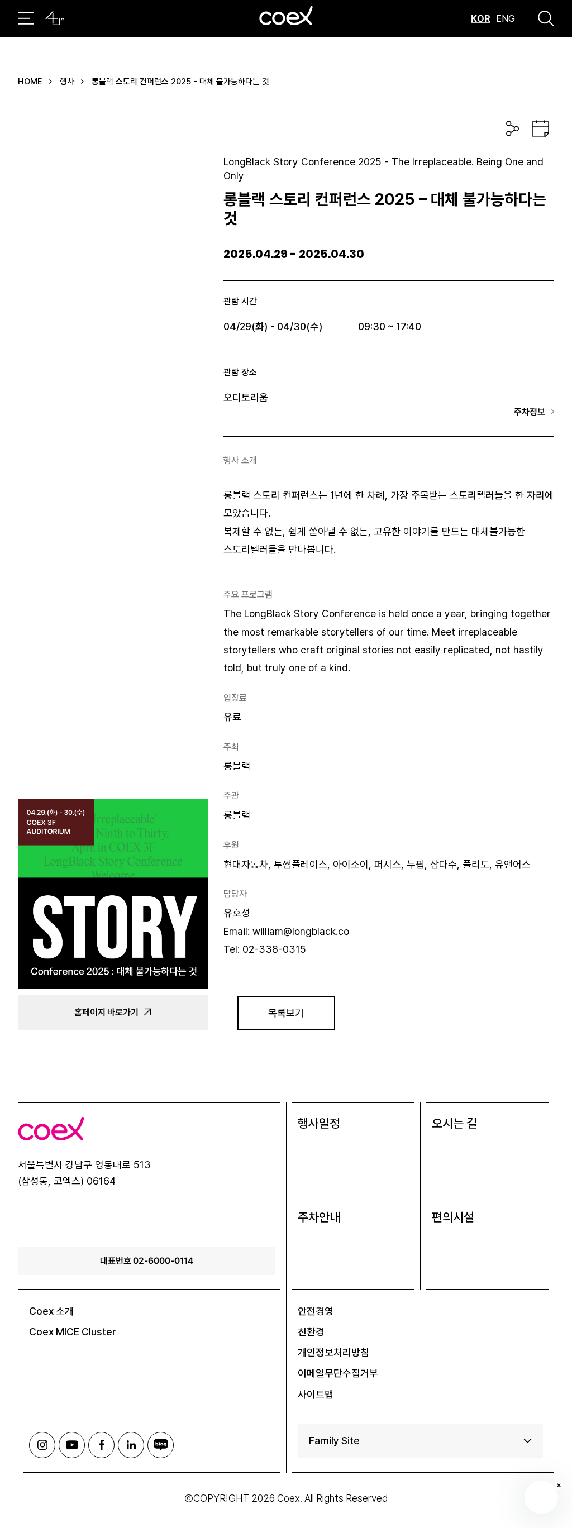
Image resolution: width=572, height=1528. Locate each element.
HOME (30, 82)
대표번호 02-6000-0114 (146, 1260)
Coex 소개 (51, 1311)
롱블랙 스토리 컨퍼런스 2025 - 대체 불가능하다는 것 (180, 82)
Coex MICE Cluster (72, 1332)
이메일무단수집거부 (338, 1373)
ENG (505, 18)
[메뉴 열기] (26, 18)
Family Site (334, 1440)
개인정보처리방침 (333, 1352)
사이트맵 (315, 1394)
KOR (480, 18)
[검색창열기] (546, 18)
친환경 (311, 1332)
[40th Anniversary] (55, 18)
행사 (67, 82)
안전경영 (315, 1311)
